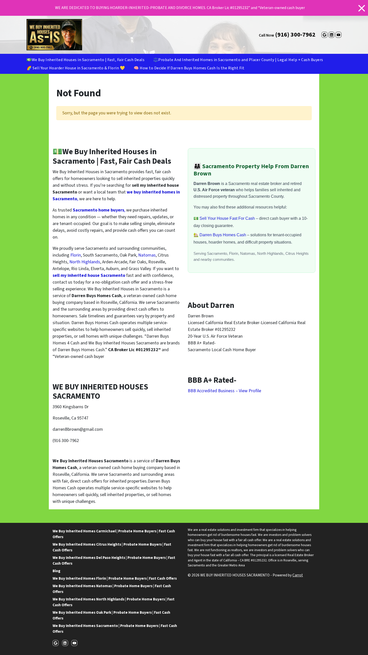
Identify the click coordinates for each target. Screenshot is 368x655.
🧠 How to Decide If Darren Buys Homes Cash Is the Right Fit (189, 68)
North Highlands (84, 262)
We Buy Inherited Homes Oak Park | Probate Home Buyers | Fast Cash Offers (111, 615)
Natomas (147, 255)
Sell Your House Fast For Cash (228, 218)
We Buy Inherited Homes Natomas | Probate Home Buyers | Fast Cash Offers (112, 588)
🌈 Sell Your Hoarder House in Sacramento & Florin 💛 (76, 68)
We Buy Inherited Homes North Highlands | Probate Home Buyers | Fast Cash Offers (113, 602)
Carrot (297, 575)
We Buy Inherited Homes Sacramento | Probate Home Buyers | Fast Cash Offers (115, 628)
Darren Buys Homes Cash (223, 235)
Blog (56, 571)
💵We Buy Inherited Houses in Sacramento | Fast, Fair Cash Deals (85, 60)
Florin (75, 255)
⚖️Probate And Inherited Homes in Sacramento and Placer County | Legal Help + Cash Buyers (238, 60)
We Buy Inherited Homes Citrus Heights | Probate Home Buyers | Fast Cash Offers (112, 547)
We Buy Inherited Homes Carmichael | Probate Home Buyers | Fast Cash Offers (114, 534)
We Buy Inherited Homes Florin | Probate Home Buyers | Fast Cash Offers (115, 578)
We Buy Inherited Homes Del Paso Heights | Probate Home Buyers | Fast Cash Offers (114, 560)
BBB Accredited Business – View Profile (224, 391)
